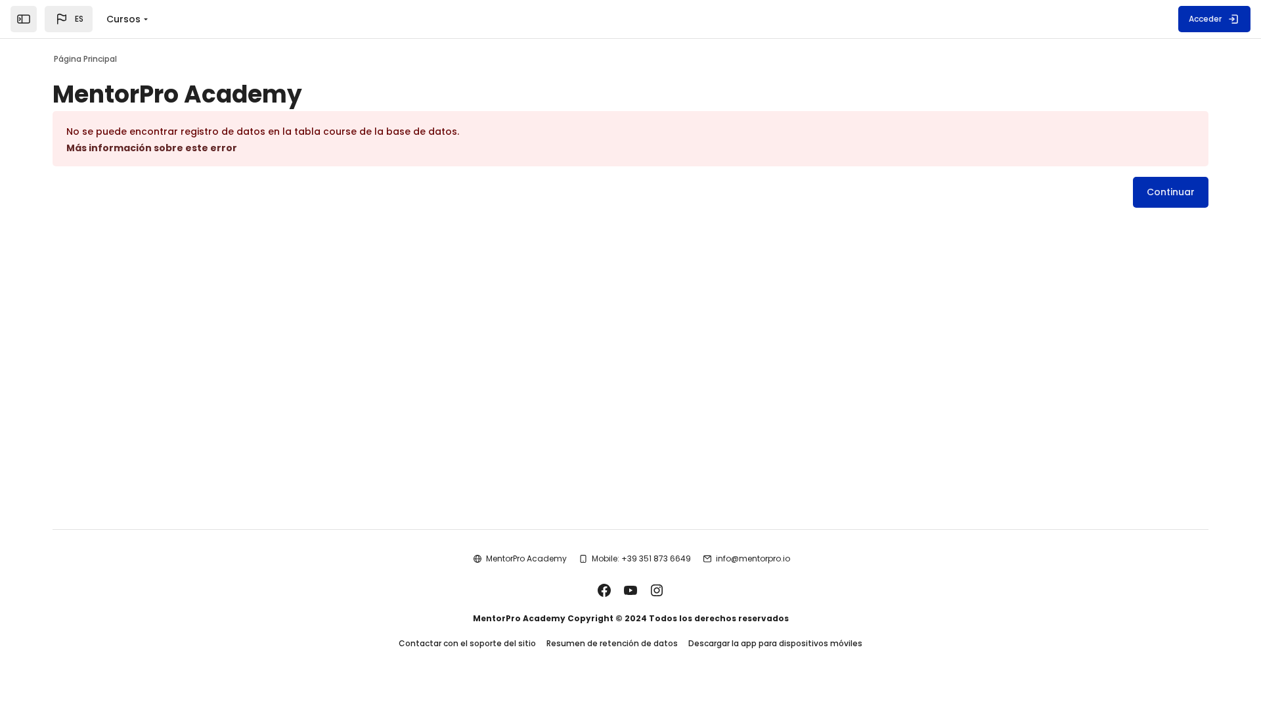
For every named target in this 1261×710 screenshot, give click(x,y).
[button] (69, 19)
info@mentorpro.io (753, 558)
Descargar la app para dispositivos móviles (775, 643)
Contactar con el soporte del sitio (467, 643)
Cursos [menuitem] (123, 19)
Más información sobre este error (151, 147)
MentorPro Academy (526, 558)
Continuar (1171, 192)
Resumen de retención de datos (612, 643)
